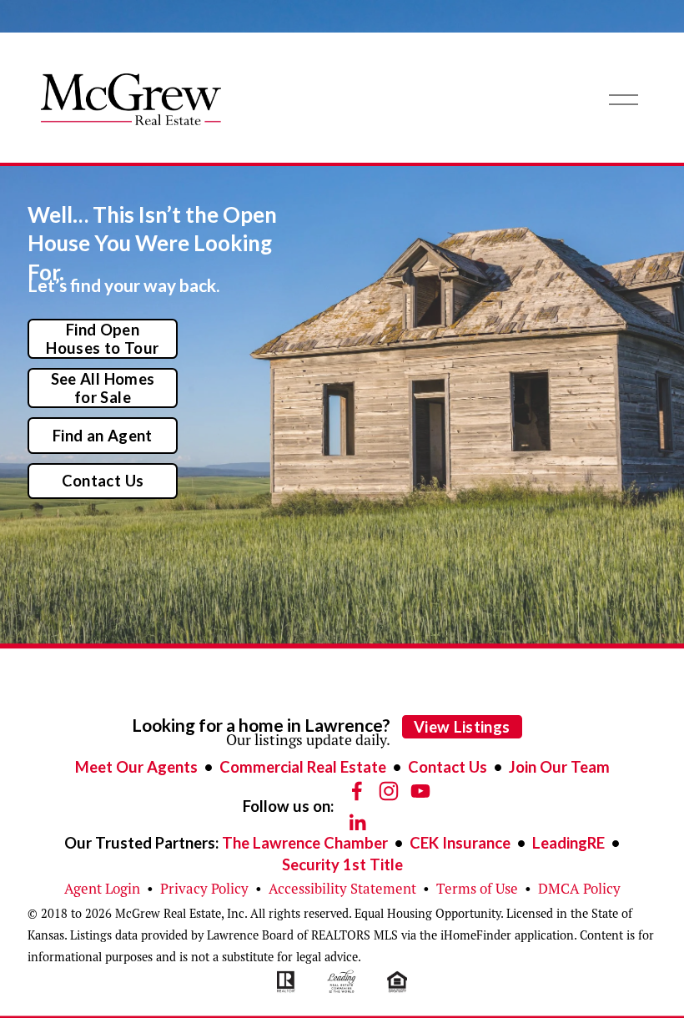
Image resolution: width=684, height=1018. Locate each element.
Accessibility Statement (342, 888)
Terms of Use (477, 888)
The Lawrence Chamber (305, 843)
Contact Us (103, 480)
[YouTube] (420, 791)
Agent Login (102, 888)
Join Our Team (559, 767)
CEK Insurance (460, 843)
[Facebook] (357, 791)
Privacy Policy (204, 888)
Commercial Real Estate (302, 767)
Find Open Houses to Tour (102, 338)
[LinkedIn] (357, 823)
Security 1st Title (342, 864)
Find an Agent (103, 435)
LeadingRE (568, 843)
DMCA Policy (579, 888)
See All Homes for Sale (103, 388)
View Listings (462, 727)
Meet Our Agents (136, 767)
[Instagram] (389, 791)
